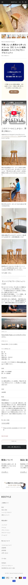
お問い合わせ (5, 553)
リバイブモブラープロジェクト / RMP (11, 136)
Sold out (14, 441)
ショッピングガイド (7, 512)
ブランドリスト (5, 530)
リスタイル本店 (5, 423)
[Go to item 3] (14, 36)
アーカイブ (4, 535)
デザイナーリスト (6, 532)
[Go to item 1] (4, 36)
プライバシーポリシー (7, 565)
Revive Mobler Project (8, 41)
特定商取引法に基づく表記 (8, 568)
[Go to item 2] (9, 36)
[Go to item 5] (23, 36)
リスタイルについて (7, 545)
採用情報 (4, 550)
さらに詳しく (5, 472)
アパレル (4, 527)
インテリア (4, 525)
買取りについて (5, 515)
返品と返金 (4, 510)
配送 (3, 507)
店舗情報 (4, 548)
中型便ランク (5, 400)
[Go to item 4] (18, 36)
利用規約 (4, 563)
